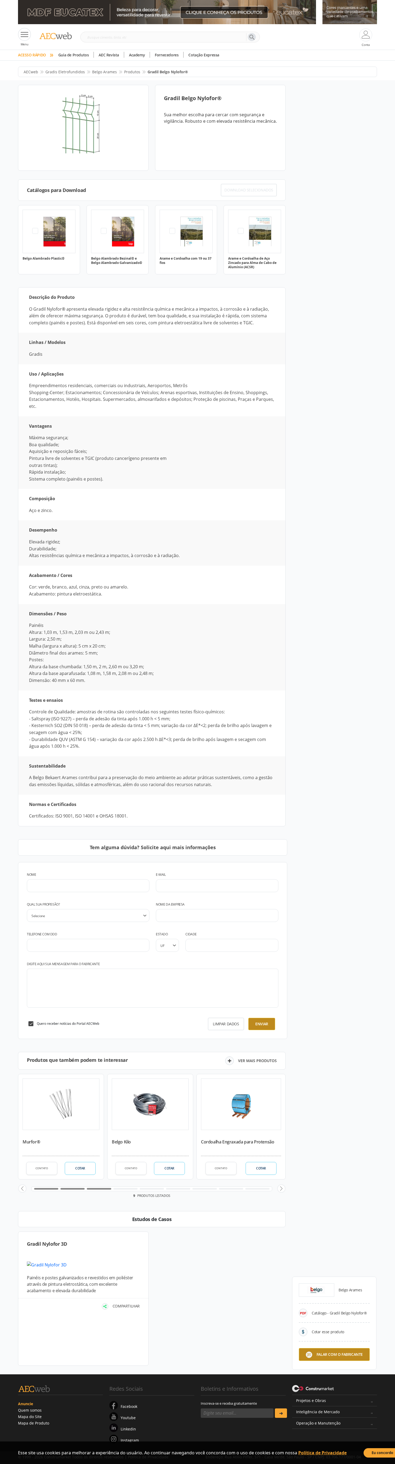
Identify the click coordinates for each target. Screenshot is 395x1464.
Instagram (130, 1440)
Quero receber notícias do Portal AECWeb (68, 1023)
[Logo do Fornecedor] (316, 1290)
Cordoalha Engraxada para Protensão (237, 1142)
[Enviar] (281, 1413)
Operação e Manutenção (318, 1423)
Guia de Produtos (73, 54)
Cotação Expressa (203, 54)
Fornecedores (166, 54)
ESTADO (162, 934)
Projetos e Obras (311, 1400)
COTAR (80, 1168)
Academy (137, 54)
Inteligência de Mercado (318, 1411)
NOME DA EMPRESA (170, 904)
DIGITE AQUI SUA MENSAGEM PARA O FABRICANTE (63, 964)
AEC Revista (109, 54)
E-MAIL (161, 874)
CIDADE (191, 934)
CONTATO (41, 1168)
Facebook (129, 1406)
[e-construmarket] (313, 1388)
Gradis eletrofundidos (65, 71)
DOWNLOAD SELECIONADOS (248, 189)
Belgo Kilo (121, 1142)
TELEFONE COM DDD (42, 934)
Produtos (132, 71)
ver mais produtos (257, 1060)
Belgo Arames (104, 71)
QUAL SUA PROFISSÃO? (43, 904)
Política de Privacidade (322, 1453)
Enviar (261, 1023)
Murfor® (31, 1142)
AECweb (31, 71)
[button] (22, 1188)
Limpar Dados (226, 1023)
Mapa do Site (30, 1416)
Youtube (128, 1417)
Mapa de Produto (33, 1423)
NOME (31, 874)
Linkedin (128, 1429)
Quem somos (30, 1410)
